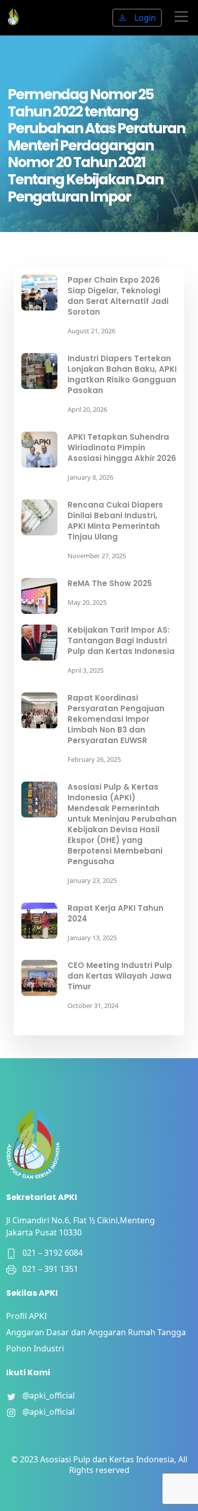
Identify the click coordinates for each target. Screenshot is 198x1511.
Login (145, 17)
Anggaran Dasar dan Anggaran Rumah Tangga (96, 1332)
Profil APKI (26, 1316)
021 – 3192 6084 (49, 1252)
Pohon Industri (35, 1348)
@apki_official (45, 1395)
